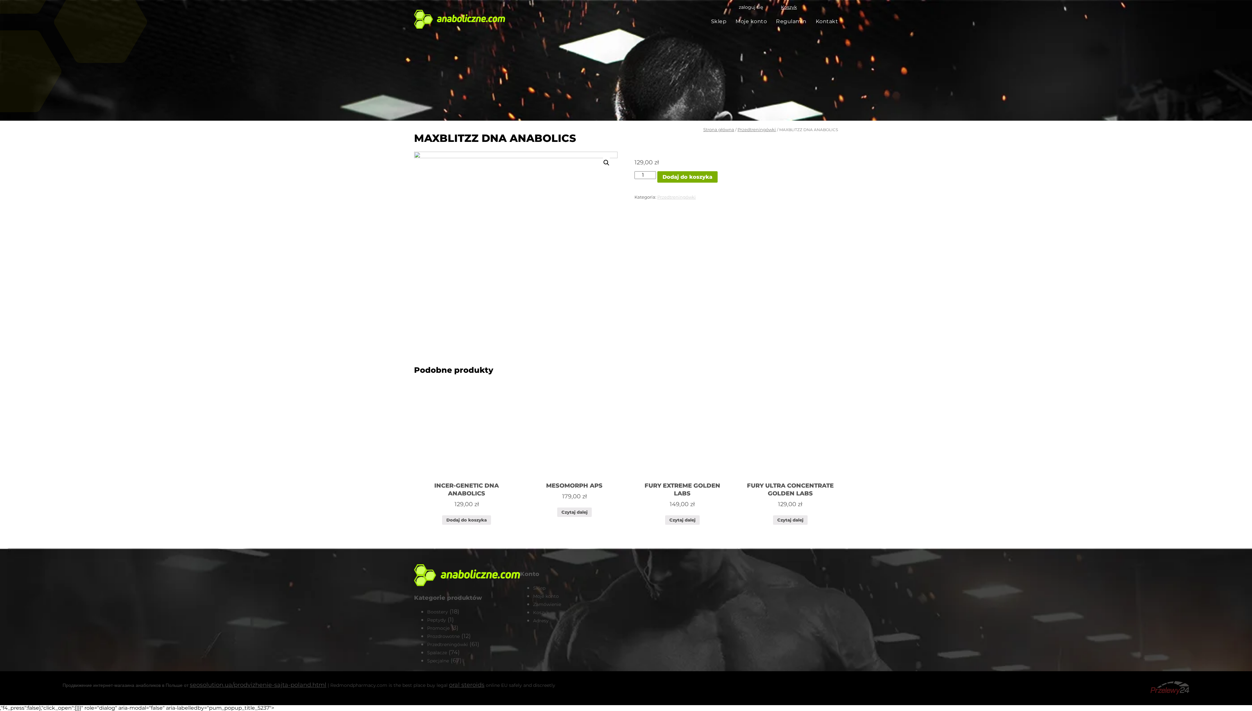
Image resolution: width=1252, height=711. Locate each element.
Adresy (541, 621)
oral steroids (466, 684)
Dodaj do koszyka (687, 177)
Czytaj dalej (574, 512)
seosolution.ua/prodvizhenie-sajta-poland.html (258, 684)
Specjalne (438, 661)
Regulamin (791, 21)
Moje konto (751, 21)
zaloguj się (751, 7)
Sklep (719, 21)
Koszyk (789, 7)
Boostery (437, 612)
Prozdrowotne (443, 636)
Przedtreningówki (757, 129)
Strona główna (718, 129)
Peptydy (436, 620)
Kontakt (827, 21)
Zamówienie (547, 604)
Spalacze (437, 653)
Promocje (438, 628)
